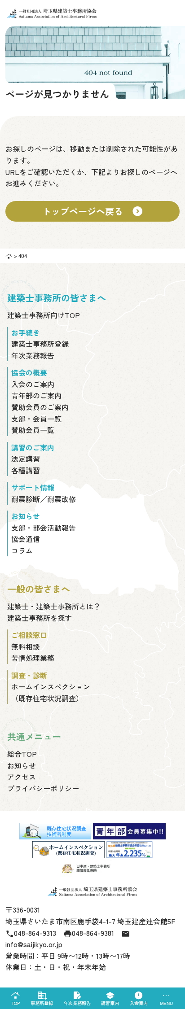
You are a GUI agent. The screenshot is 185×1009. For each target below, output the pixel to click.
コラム (22, 550)
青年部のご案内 (36, 395)
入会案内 (139, 998)
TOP (15, 998)
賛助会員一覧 (32, 429)
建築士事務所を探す (39, 617)
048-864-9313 (30, 932)
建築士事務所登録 (40, 343)
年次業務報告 (77, 998)
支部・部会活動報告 (43, 527)
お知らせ (21, 765)
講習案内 (110, 998)
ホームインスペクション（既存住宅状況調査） (50, 692)
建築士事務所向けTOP (43, 315)
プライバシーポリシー (43, 788)
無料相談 (25, 646)
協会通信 (25, 538)
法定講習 (25, 458)
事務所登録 (42, 998)
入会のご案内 (32, 384)
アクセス (21, 776)
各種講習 (25, 470)
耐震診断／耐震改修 (43, 499)
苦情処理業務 (32, 657)
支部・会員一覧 (36, 418)
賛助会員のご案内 (40, 407)
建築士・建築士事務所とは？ (54, 606)
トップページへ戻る (92, 211)
